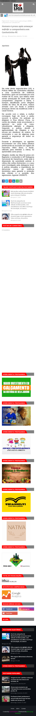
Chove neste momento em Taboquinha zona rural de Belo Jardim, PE (21, 689)
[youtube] (10, 613)
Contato (23, 708)
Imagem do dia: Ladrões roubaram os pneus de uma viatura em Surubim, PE (22, 679)
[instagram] (26, 609)
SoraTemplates (13, 711)
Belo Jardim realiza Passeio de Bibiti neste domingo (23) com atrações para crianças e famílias (22, 193)
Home (12, 708)
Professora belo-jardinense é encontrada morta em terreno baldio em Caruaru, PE (20, 698)
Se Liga (5, 36)
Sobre (17, 708)
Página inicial (5, 21)
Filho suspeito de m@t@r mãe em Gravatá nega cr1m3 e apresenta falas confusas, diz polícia (21, 216)
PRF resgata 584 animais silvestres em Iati (21, 657)
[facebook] (10, 609)
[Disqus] (18, 299)
